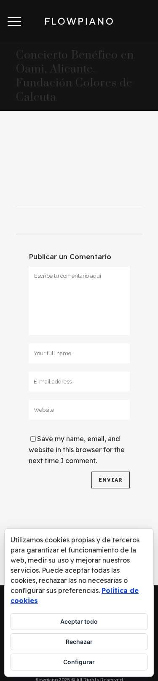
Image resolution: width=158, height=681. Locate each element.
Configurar (79, 661)
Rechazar (79, 641)
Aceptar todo (79, 621)
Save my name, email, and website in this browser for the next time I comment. (77, 449)
